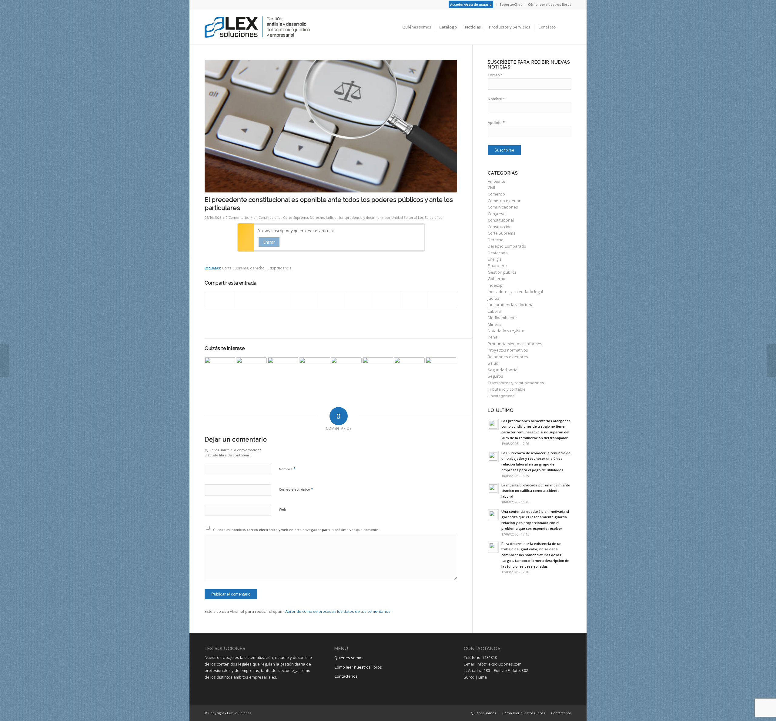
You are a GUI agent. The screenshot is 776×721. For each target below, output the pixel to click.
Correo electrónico (296, 489)
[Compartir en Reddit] (415, 300)
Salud (493, 363)
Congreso (497, 213)
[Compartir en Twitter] (247, 300)
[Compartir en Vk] (387, 300)
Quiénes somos (348, 657)
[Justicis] (331, 126)
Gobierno (496, 278)
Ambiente (496, 181)
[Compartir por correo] (443, 300)
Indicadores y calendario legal (515, 291)
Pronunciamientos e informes (515, 343)
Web (282, 509)
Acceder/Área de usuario (471, 4)
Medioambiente (502, 317)
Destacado (498, 252)
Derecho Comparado (507, 246)
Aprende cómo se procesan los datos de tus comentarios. (338, 611)
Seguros (495, 376)
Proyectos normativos (508, 350)
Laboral (495, 311)
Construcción (500, 226)
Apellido (496, 122)
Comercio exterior (504, 200)
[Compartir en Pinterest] (303, 300)
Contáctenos (346, 676)
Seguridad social (503, 369)
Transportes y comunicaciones (516, 383)
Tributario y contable (507, 389)
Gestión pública (502, 272)
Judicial (331, 217)
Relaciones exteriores (508, 356)
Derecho (317, 217)
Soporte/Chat (511, 4)
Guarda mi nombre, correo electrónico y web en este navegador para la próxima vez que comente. (296, 529)
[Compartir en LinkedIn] (331, 300)
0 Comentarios (237, 217)
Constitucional (270, 217)
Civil (491, 187)
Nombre (287, 469)
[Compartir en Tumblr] (359, 300)
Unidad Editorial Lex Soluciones (416, 217)
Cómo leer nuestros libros (549, 4)
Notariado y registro (506, 330)
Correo (495, 75)
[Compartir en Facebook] (219, 300)
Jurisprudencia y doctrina (359, 217)
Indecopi (495, 285)
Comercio (496, 194)
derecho (257, 267)
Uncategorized (501, 396)
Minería (495, 324)
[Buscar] (565, 27)
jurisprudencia (279, 267)
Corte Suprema (295, 217)
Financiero (497, 265)
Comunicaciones (503, 207)
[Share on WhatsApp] (275, 300)
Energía (495, 259)
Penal (493, 337)
